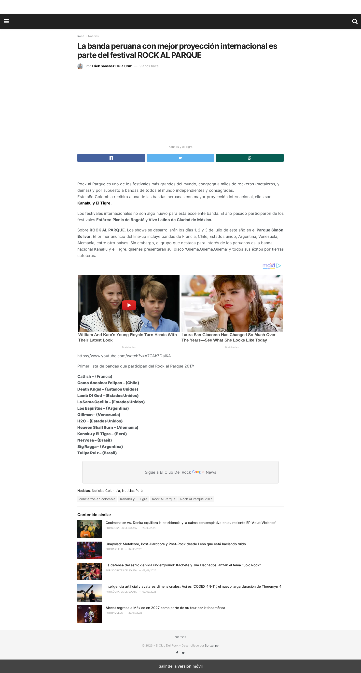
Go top (180, 637)
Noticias (93, 36)
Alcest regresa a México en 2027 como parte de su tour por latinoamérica (165, 608)
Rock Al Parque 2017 (196, 499)
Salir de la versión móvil (181, 666)
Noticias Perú (132, 491)
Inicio (80, 36)
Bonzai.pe (212, 645)
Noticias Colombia (106, 491)
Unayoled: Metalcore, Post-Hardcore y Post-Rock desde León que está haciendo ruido (176, 544)
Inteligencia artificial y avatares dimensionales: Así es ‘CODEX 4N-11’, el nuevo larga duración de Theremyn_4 (193, 586)
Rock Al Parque (164, 499)
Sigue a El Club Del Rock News (180, 472)
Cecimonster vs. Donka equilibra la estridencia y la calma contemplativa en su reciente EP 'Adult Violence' (191, 523)
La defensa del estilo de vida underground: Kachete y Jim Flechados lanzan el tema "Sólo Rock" (183, 565)
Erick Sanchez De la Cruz (112, 66)
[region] (180, 6)
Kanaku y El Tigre (94, 203)
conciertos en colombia (97, 499)
